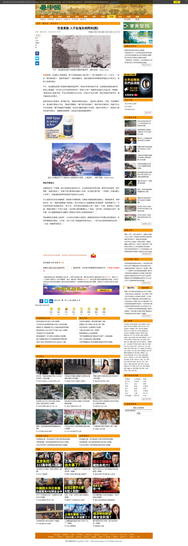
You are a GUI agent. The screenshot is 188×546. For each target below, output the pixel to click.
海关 (125, 361)
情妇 (125, 342)
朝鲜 (136, 344)
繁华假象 (77, 474)
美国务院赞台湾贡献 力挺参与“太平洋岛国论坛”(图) (144, 132)
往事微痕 (132, 333)
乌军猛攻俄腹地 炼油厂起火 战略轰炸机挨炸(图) (144, 166)
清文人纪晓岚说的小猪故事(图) (90, 339)
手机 (140, 368)
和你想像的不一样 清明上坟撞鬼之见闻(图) (51, 336)
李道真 (136, 381)
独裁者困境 (111, 500)
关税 (129, 337)
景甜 (96, 381)
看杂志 (87, 537)
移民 (141, 359)
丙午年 (48, 500)
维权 (138, 353)
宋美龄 (126, 366)
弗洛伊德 (126, 335)
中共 (67, 431)
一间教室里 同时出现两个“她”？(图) (105, 426)
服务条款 (88, 534)
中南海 (134, 339)
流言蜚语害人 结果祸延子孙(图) (90, 327)
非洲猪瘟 (143, 350)
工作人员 (54, 406)
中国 (39, 523)
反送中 (145, 339)
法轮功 (126, 355)
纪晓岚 (37, 43)
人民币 (139, 346)
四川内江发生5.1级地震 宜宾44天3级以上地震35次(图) (144, 209)
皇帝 (144, 366)
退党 (146, 333)
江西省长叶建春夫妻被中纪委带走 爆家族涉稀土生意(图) (144, 157)
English (105, 534)
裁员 (67, 474)
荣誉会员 (107, 277)
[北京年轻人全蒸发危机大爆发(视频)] (49, 453)
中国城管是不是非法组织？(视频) (47, 521)
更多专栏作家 (146, 399)
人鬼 (36, 40)
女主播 (132, 359)
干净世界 (60, 537)
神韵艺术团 (69, 537)
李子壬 (145, 393)
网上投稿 (57, 534)
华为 (128, 342)
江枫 (135, 393)
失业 (39, 474)
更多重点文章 (146, 224)
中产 (138, 348)
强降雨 (44, 500)
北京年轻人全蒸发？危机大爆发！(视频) (137, 242)
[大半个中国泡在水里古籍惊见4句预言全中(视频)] (49, 479)
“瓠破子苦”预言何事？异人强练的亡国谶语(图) (144, 200)
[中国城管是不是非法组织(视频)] (49, 505)
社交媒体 (129, 344)
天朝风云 (43, 19)
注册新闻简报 (130, 404)
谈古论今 (59, 19)
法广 (125, 344)
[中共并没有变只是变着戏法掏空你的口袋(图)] (77, 410)
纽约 (94, 17)
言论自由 (126, 359)
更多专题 (148, 112)
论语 (80, 431)
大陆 (51, 17)
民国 (133, 364)
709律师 (142, 353)
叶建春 (77, 381)
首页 (42, 17)
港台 (77, 17)
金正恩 (138, 335)
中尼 (39, 431)
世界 (103, 17)
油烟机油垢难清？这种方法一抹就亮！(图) (138, 268)
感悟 (137, 368)
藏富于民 (75, 431)
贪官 (148, 339)
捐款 (72, 534)
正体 (95, 32)
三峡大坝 (140, 328)
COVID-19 (130, 326)
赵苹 (144, 388)
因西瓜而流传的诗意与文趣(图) (134, 50)
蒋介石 (147, 364)
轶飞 (126, 384)
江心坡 (136, 357)
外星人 (126, 370)
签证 (131, 361)
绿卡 (140, 361)
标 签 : (38, 35)
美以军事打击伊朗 (130, 104)
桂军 (136, 364)
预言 (96, 500)
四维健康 (128, 395)
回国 (134, 361)
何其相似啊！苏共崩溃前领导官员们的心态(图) (52, 442)
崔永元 (130, 339)
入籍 (137, 361)
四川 (99, 406)
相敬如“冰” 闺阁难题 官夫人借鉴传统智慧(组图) (52, 327)
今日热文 (40, 356)
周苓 (126, 386)
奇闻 (129, 17)
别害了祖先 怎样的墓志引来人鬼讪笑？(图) (51, 342)
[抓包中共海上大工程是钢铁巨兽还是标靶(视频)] (106, 453)
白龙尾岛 (130, 357)
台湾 (146, 348)
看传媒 (108, 537)
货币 (135, 346)
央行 (146, 344)
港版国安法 (145, 331)
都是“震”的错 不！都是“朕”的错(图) (135, 239)
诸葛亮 (148, 366)
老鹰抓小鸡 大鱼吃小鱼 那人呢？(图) (92, 324)
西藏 (44, 406)
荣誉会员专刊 (130, 46)
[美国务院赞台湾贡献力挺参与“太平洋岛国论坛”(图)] (130, 130)
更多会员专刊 (146, 65)
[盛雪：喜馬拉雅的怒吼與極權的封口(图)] (49, 410)
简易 (144, 379)
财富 (135, 348)
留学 (148, 359)
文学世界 (75, 19)
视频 (137, 17)
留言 (103, 32)
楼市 (129, 348)
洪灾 (52, 500)
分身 (100, 429)
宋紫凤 (127, 379)
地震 (96, 406)
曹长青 (136, 395)
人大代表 (50, 381)
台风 (39, 500)
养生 (135, 370)
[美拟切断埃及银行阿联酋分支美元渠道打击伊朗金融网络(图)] (130, 172)
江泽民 (126, 339)
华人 (138, 359)
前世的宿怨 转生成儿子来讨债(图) (48, 321)
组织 (49, 523)
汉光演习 (126, 333)
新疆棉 (146, 328)
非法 (46, 523)
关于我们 (80, 534)
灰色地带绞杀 (102, 500)
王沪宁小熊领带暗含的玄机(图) (134, 280)
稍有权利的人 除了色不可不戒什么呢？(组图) (51, 330)
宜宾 (105, 406)
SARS (140, 357)
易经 (125, 368)
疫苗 (132, 331)
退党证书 (123, 537)
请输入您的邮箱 (138, 408)
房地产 (126, 348)
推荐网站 (51, 537)
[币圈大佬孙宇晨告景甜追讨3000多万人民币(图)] (106, 360)
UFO (131, 335)
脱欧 (143, 344)
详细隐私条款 (114, 2)
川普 (139, 324)
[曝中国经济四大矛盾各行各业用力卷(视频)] (106, 505)
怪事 (103, 429)
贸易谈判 (144, 337)
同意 (176, 2)
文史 (111, 17)
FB (133, 344)
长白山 (126, 357)
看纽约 (101, 537)
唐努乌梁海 (145, 355)
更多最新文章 (146, 254)
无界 (138, 537)
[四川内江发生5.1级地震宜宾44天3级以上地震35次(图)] (106, 385)
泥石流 (40, 406)
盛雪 (50, 431)
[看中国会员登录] (138, 26)
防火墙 (134, 353)
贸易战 (135, 326)
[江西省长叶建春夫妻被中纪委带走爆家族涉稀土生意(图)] (77, 360)
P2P (150, 350)
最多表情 (145, 288)
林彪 (134, 366)
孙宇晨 (100, 381)
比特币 (132, 346)
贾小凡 (127, 381)
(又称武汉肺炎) (134, 324)
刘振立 (45, 381)
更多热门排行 (146, 283)
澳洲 (130, 364)
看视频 (94, 537)
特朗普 (143, 324)
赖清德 (146, 335)
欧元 (143, 346)
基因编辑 (129, 353)
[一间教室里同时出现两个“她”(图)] (106, 410)
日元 (146, 346)
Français (114, 534)
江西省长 (82, 381)
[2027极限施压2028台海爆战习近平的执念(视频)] (106, 479)
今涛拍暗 (137, 379)
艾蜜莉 (97, 429)
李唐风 (145, 386)
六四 (147, 326)
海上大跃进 (111, 474)
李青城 (145, 391)
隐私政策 (97, 534)
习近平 (139, 326)
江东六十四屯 (137, 355)
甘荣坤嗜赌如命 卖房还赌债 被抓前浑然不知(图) (95, 342)
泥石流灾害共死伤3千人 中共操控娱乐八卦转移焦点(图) (144, 123)
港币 (149, 346)
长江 (129, 331)
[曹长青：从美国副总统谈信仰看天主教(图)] (130, 138)
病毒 (125, 326)
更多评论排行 (146, 316)
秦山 (126, 391)
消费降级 (73, 526)
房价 (135, 350)
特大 (111, 32)
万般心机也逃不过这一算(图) (89, 330)
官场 (60, 17)
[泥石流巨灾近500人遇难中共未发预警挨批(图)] (77, 385)
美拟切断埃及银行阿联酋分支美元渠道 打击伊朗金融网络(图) (144, 175)
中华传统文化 (75, 500)
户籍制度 (44, 474)
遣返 (128, 361)
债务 (149, 344)
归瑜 (144, 381)
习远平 (108, 381)
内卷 (102, 526)
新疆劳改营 (145, 357)
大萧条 (72, 474)
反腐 (134, 342)
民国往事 (51, 19)
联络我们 (66, 534)
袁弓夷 (139, 331)
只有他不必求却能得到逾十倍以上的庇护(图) (51, 324)
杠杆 (125, 346)
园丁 (126, 388)
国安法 (126, 331)
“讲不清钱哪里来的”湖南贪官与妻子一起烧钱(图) (96, 336)
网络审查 (130, 355)
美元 (128, 346)
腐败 (131, 342)
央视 (135, 359)
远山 (135, 384)
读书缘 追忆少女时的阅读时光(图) (135, 62)
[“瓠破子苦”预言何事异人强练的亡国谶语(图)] (130, 198)
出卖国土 (126, 328)
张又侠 (40, 381)
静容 (135, 391)
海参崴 (142, 348)
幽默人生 (129, 368)
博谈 (85, 17)
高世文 (73, 381)
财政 (132, 348)
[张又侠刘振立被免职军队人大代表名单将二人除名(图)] (49, 360)
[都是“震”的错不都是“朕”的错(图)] (130, 181)
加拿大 (140, 344)
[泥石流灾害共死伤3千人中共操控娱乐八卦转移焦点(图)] (130, 121)
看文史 (45, 23)
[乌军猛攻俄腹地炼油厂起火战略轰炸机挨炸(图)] (130, 164)
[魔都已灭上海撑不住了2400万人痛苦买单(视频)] (77, 453)
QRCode (57, 300)
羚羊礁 (105, 474)
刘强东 (129, 350)
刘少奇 (137, 366)
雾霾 (125, 353)
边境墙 (133, 337)
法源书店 (79, 537)
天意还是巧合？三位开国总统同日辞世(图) (138, 53)
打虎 (137, 342)
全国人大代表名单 (58, 381)
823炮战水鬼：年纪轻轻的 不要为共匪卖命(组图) (53, 439)
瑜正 (126, 393)
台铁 (136, 328)
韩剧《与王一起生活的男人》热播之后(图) (138, 234)
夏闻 (144, 384)
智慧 (134, 368)
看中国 (51, 9)
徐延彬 (68, 381)
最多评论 (130, 288)
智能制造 (98, 526)
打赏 (99, 32)
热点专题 (128, 100)
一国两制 (149, 342)
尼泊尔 (68, 406)
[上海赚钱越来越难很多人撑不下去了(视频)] (77, 505)
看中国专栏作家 (131, 375)
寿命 (129, 370)
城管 (43, 523)
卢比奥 (148, 324)
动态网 (131, 537)
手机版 (91, 32)
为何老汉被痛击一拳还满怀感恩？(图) (92, 321)
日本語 (132, 534)
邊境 (42, 431)
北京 (125, 350)
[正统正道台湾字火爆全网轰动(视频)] (77, 479)
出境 (71, 431)
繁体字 (68, 500)
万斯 (137, 337)
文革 (132, 370)
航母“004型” (99, 474)
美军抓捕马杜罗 (130, 109)
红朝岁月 (67, 19)
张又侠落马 (128, 106)
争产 (36, 38)
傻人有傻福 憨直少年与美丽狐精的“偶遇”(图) (51, 339)
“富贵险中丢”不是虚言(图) (45, 333)
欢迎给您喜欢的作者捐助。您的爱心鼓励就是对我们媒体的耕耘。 (66, 255)
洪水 (135, 331)
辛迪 (144, 395)
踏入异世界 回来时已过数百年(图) (135, 57)
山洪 (80, 406)
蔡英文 (150, 348)
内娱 (103, 381)
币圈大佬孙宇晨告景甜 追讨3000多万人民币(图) (144, 149)
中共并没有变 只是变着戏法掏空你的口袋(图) (51, 445)
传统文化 (83, 19)
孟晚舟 (126, 337)
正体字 (82, 500)
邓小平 (130, 366)
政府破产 (84, 474)
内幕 (138, 339)
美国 (68, 17)
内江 (102, 406)
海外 (147, 361)
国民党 (143, 333)
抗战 (139, 364)
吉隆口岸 (48, 406)
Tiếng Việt (123, 534)
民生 (143, 361)
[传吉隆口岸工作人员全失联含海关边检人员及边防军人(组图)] (49, 385)
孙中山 (143, 364)
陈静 (135, 386)
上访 (146, 353)
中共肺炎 (126, 324)
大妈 (132, 350)
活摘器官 (132, 328)
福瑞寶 (115, 537)
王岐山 (142, 335)
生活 (120, 17)
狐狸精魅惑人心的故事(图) (88, 333)
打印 (107, 32)
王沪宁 (149, 337)
